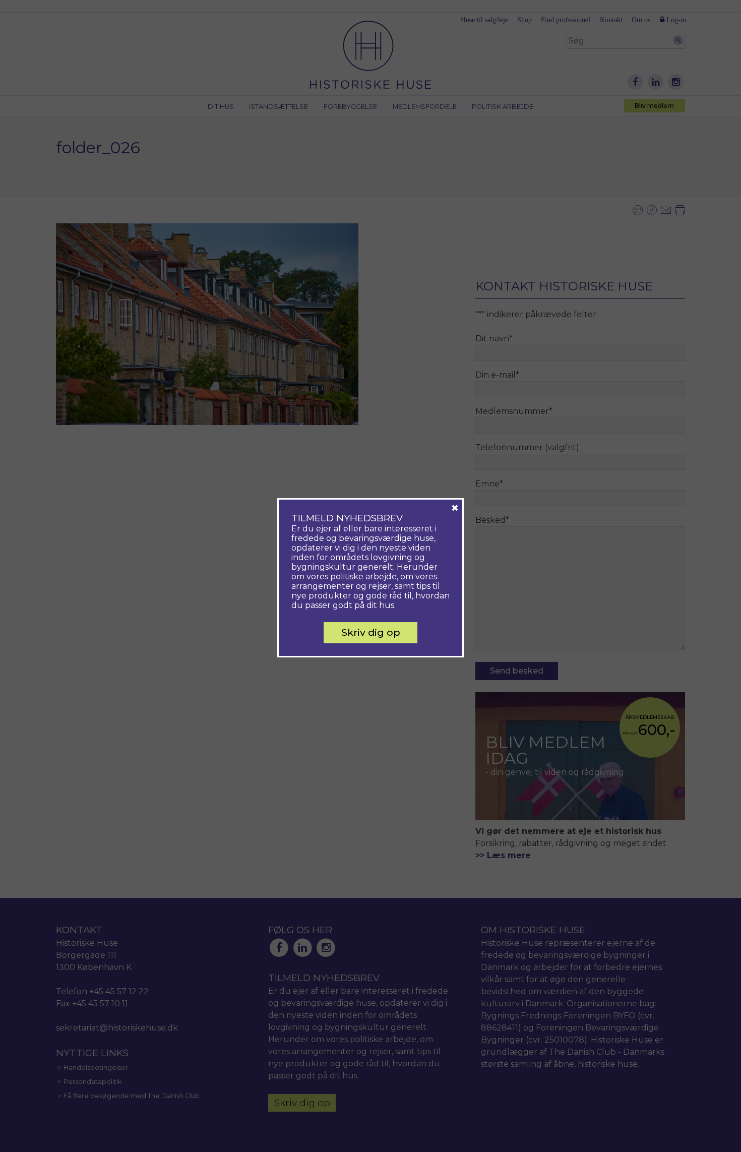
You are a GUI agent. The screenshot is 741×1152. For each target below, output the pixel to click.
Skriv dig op (370, 632)
